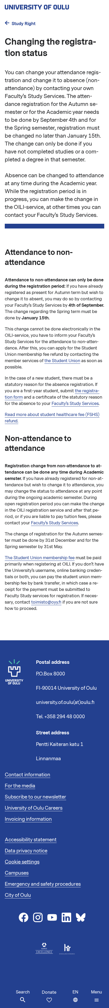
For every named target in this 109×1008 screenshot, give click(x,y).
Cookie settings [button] (22, 861)
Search (23, 992)
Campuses (17, 873)
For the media (20, 785)
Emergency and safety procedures (43, 884)
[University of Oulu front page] (49, 5)
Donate (49, 992)
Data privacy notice (26, 850)
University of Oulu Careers (33, 808)
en (80, 998)
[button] (96, 996)
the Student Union (62, 361)
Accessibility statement (31, 839)
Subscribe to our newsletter (35, 797)
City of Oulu (18, 895)
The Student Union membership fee (40, 558)
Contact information (27, 774)
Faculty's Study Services (75, 404)
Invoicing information (28, 819)
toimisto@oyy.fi (46, 602)
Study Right (23, 24)
